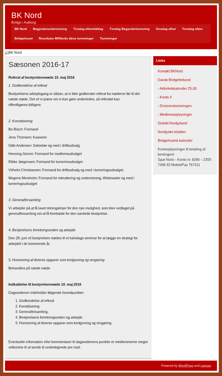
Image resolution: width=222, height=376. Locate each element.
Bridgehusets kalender (175, 140)
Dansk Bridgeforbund (174, 80)
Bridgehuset (24, 38)
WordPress (186, 365)
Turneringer (108, 38)
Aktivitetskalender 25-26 (178, 88)
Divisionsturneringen (175, 106)
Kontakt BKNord (170, 71)
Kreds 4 (165, 97)
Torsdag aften (192, 29)
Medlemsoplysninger (176, 114)
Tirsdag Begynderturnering (129, 29)
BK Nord (26, 15)
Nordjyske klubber (172, 132)
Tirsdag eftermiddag (88, 29)
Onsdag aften (166, 29)
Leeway (206, 365)
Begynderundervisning (50, 29)
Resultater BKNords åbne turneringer (66, 38)
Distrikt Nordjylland (172, 123)
